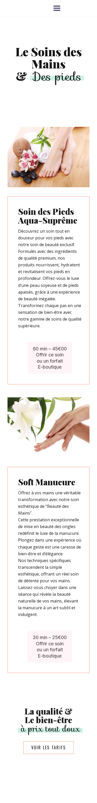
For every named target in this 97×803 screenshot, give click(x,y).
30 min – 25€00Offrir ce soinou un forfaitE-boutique (50, 646)
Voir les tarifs (48, 747)
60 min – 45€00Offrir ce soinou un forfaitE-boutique (50, 358)
